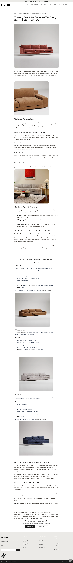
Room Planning (43, 4)
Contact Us (30, 526)
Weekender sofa (21, 332)
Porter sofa (20, 397)
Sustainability (41, 544)
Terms (67, 561)
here (39, 509)
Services (36, 4)
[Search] (71, 5)
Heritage (23, 4)
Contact (65, 4)
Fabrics (50, 4)
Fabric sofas (17, 237)
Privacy (63, 561)
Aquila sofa (20, 268)
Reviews (60, 4)
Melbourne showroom (46, 290)
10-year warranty (32, 349)
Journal (19, 13)
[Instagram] (54, 549)
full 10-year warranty (30, 285)
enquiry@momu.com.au (31, 498)
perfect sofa (48, 476)
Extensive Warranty (42, 547)
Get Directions (45, 1)
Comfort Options (25, 540)
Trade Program (41, 540)
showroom (50, 355)
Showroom (30, 4)
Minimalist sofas (18, 145)
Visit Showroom (42, 526)
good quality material (42, 247)
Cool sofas (45, 73)
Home (15, 13)
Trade (55, 4)
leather (26, 245)
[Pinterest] (58, 549)
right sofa (23, 124)
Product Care (41, 543)
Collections (15, 4)
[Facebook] (56, 549)
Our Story (24, 544)
